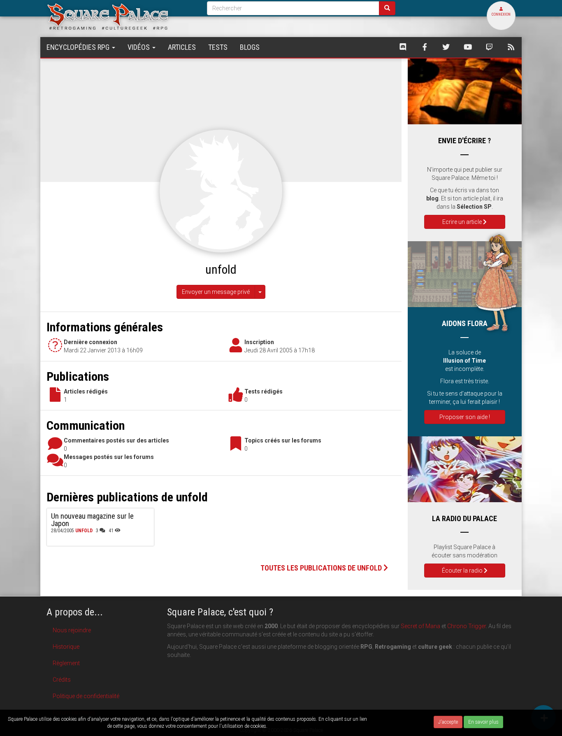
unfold (84, 530)
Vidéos (139, 47)
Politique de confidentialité (86, 696)
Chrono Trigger (466, 626)
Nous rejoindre (72, 630)
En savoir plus (483, 722)
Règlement (66, 663)
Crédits (62, 679)
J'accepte (448, 722)
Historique (66, 646)
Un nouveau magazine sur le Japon (92, 520)
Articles (182, 47)
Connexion (501, 14)
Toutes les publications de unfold (321, 568)
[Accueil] (120, 16)
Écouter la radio (463, 570)
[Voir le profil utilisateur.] (221, 190)
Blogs (250, 47)
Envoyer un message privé (216, 292)
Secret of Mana (420, 626)
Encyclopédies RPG (78, 47)
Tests (218, 47)
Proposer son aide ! (464, 417)
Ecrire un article (462, 222)
